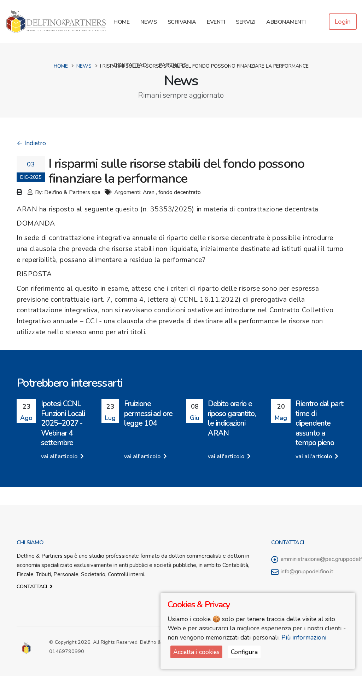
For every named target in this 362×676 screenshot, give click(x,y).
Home (121, 22)
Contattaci (130, 65)
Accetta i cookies (196, 652)
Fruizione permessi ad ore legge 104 (148, 413)
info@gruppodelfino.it (307, 571)
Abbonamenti (286, 22)
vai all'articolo (60, 456)
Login (343, 21)
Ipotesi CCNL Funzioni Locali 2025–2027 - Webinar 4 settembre (63, 423)
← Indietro (31, 143)
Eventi (216, 22)
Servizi (246, 22)
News (148, 22)
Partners (172, 65)
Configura (244, 652)
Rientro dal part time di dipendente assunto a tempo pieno (319, 423)
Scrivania (182, 22)
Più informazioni (303, 637)
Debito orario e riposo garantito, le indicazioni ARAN (232, 418)
